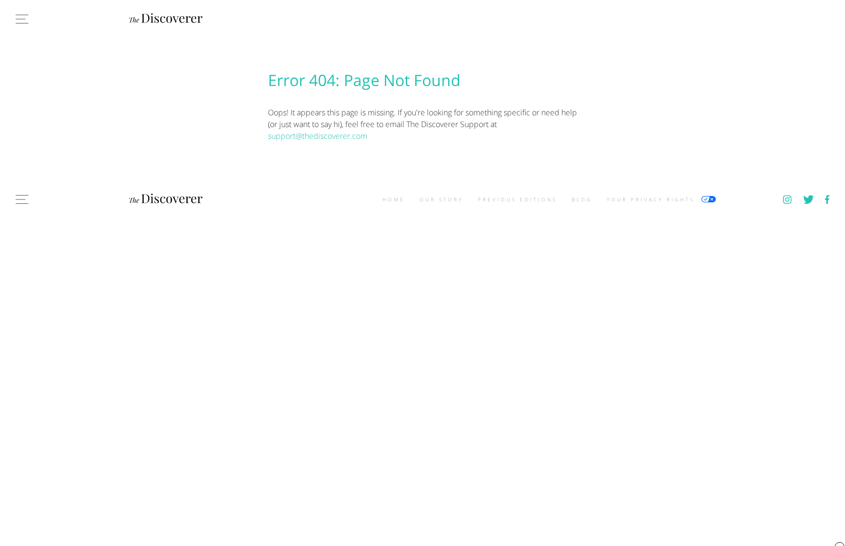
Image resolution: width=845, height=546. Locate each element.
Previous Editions (517, 199)
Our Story (441, 199)
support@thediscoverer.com (317, 136)
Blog (582, 199)
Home (393, 199)
